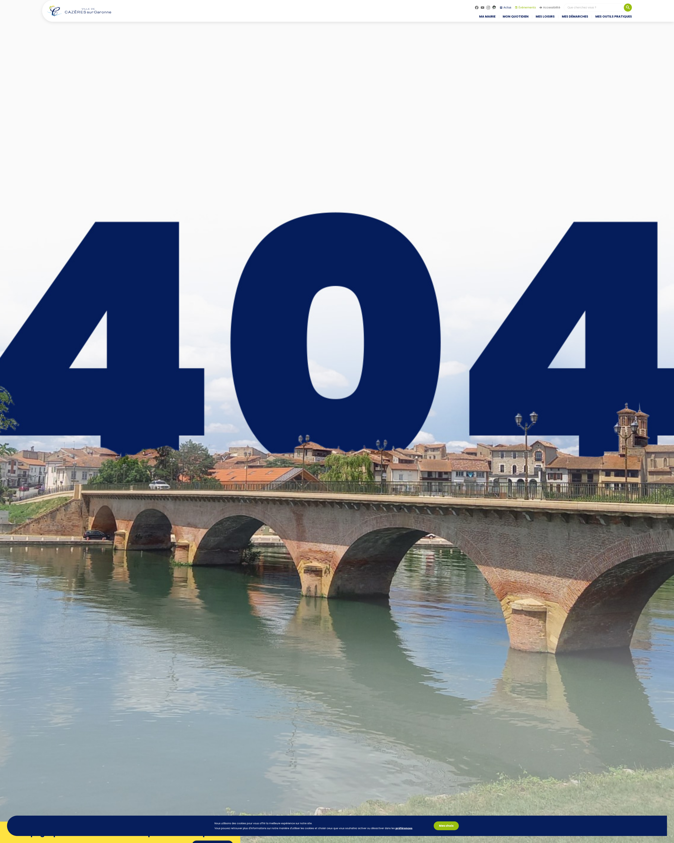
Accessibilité (551, 7)
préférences (403, 828)
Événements (527, 7)
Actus (507, 7)
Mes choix (446, 826)
